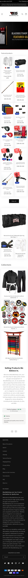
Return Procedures (7, 444)
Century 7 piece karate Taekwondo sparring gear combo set (7, 163)
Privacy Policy (6, 465)
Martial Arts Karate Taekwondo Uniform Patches (14, 327)
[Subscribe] (23, 557)
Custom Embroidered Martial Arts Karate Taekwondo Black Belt (7, 250)
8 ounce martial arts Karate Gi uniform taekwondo (14, 296)
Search (4, 447)
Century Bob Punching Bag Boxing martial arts (20, 163)
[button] (2, 14)
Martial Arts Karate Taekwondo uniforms (20, 255)
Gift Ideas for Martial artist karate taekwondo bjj (14, 358)
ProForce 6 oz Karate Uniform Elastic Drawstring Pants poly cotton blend (7, 72)
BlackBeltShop (9, 575)
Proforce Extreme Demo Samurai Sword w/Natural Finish (7, 188)
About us (5, 483)
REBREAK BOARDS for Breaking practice (7, 118)
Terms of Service (7, 458)
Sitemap (5, 454)
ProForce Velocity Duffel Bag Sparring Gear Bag (20, 71)
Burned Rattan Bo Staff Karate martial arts (7, 96)
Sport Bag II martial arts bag (20, 118)
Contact (5, 451)
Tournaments (6, 476)
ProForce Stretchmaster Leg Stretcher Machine (20, 187)
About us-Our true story (9, 472)
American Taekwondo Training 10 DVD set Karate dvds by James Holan (20, 96)
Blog (4, 469)
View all (14, 201)
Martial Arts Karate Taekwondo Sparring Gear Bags (14, 236)
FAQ (4, 479)
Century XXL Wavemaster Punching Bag (20, 140)
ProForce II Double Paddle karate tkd (7, 140)
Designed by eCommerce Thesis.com (18, 575)
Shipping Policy (7, 461)
